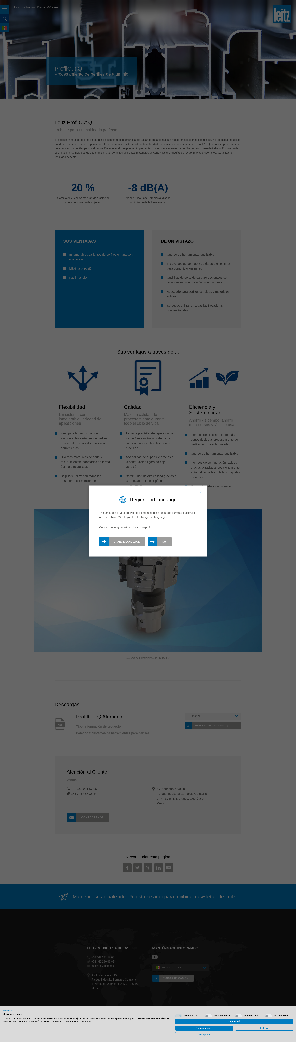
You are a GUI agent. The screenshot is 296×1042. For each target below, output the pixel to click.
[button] (8, 1011)
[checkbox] (178, 1015)
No (164, 541)
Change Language (127, 541)
